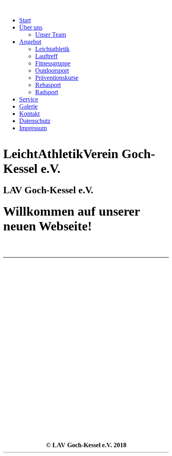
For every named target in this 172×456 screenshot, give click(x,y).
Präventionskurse (56, 77)
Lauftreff (46, 56)
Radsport (46, 92)
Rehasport (48, 84)
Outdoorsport (52, 70)
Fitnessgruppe (52, 63)
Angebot (30, 41)
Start (25, 20)
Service (28, 99)
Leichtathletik (52, 49)
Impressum (33, 128)
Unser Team (50, 34)
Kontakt (29, 113)
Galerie (28, 106)
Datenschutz (34, 120)
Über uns (30, 27)
